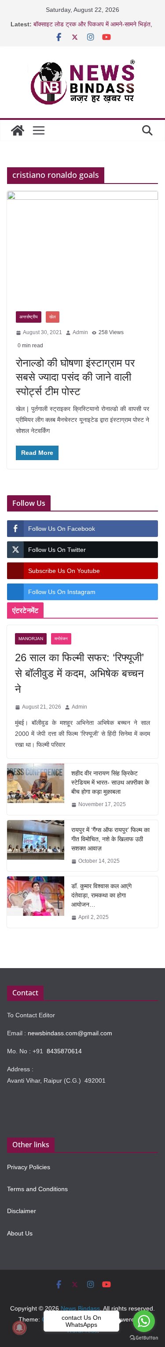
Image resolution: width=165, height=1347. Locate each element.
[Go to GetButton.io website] (144, 1338)
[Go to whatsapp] (144, 1321)
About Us (20, 1233)
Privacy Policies (28, 1167)
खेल (52, 316)
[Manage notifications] (19, 1328)
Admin (80, 332)
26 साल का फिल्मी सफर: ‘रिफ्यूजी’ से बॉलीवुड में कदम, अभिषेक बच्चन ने (79, 673)
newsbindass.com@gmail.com (70, 1033)
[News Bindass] (17, 130)
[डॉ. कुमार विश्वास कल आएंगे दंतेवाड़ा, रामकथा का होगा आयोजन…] (35, 902)
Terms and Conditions (37, 1188)
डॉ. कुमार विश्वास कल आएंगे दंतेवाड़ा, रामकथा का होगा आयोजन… (101, 895)
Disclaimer (21, 1210)
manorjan (30, 638)
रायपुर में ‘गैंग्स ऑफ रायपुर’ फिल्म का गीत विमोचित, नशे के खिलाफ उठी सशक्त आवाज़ (110, 839)
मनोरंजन (61, 638)
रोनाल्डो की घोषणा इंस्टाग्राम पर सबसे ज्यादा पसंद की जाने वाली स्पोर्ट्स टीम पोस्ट (75, 377)
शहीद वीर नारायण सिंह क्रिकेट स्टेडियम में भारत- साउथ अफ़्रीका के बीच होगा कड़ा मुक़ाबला (110, 782)
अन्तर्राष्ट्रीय (28, 316)
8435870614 (64, 1051)
